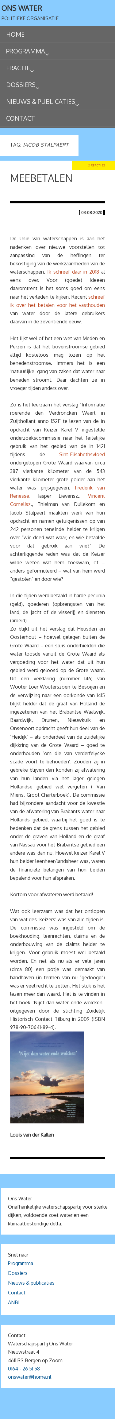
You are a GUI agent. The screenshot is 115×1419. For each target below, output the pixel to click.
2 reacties (96, 165)
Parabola (67, 1412)
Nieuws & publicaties (31, 1283)
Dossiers (18, 1273)
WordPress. (93, 1412)
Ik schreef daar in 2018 (73, 272)
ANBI (14, 1302)
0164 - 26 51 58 (24, 1369)
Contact (16, 1293)
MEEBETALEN (41, 178)
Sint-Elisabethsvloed (82, 454)
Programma (20, 1263)
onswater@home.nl (29, 1377)
